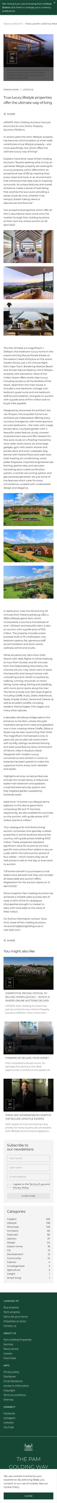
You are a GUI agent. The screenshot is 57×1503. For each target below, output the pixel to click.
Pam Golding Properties (17, 1339)
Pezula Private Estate (34, 355)
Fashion (28, 1262)
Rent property (12, 1312)
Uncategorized (28, 1266)
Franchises (10, 1358)
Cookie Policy (11, 1487)
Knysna (31, 359)
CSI (28, 1250)
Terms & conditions (15, 1395)
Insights (28, 1219)
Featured (28, 1234)
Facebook (9, 1413)
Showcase (28, 1226)
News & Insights (13, 23)
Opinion (28, 1238)
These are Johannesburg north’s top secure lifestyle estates (28, 1117)
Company (28, 1230)
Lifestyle (28, 89)
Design (28, 1242)
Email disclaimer (13, 1381)
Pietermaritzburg (30, 614)
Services (8, 1344)
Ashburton (12, 611)
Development (28, 1254)
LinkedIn (9, 1422)
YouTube (9, 1427)
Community (28, 1258)
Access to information (16, 1385)
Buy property (11, 1307)
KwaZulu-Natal (33, 750)
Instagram (9, 1418)
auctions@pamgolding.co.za (23, 926)
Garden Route (12, 362)
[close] (55, 3)
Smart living (28, 1277)
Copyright (9, 1390)
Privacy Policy (21, 1187)
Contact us (10, 1325)
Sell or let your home (16, 1316)
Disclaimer (10, 1376)
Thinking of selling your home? (27, 1058)
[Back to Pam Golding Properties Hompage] (28, 1448)
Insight (28, 1273)
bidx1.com (14, 930)
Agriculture (28, 1270)
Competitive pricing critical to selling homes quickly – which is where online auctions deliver (27, 997)
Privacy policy (11, 1372)
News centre (11, 1348)
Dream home (11, 89)
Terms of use (37, 1184)
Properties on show (15, 1321)
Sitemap (8, 1399)
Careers (8, 1353)
